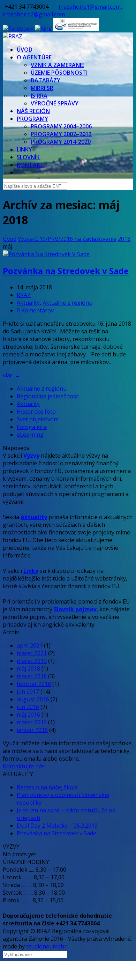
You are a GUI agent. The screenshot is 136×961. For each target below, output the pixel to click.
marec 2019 (32, 661)
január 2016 (32, 730)
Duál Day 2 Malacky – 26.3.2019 (57, 825)
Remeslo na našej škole (47, 787)
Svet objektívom (38, 419)
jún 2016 (28, 707)
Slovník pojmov (75, 609)
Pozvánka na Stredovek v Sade (66, 270)
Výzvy (31, 455)
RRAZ (24, 295)
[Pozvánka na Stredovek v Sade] (46, 254)
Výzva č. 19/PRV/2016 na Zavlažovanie (67, 239)
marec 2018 (32, 676)
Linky (30, 571)
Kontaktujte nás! (24, 766)
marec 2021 (32, 653)
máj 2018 (28, 668)
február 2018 (34, 684)
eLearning (30, 434)
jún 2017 (28, 691)
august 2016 (33, 699)
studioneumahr (46, 946)
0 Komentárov (35, 310)
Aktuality (28, 302)
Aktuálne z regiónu (67, 302)
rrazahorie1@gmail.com (90, 6)
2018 (124, 239)
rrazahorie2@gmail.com (34, 14)
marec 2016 (32, 722)
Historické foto (36, 411)
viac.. (11, 375)
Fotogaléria (32, 427)
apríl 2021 (30, 645)
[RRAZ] (12, 36)
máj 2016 (28, 714)
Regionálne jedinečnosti (48, 396)
